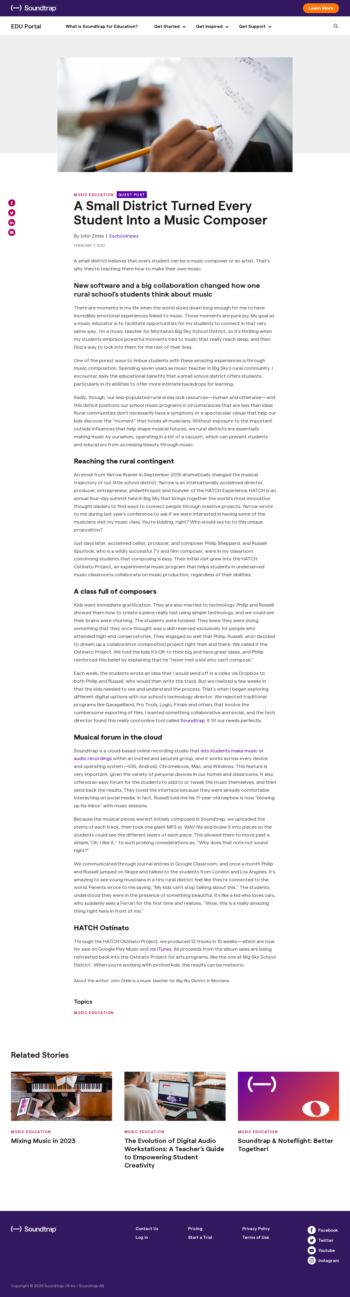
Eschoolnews (123, 235)
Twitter (326, 1240)
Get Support (252, 26)
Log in (142, 1237)
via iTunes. (161, 949)
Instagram (328, 1260)
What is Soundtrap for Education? (102, 26)
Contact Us (147, 1228)
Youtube (326, 1250)
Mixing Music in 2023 (43, 1140)
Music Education (94, 195)
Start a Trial (200, 1237)
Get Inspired (209, 26)
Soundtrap (192, 720)
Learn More (321, 7)
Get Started (167, 26)
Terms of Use (255, 1237)
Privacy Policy (256, 1228)
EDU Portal (26, 25)
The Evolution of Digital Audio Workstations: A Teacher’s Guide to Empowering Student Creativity (174, 1152)
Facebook (328, 1230)
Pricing (195, 1228)
